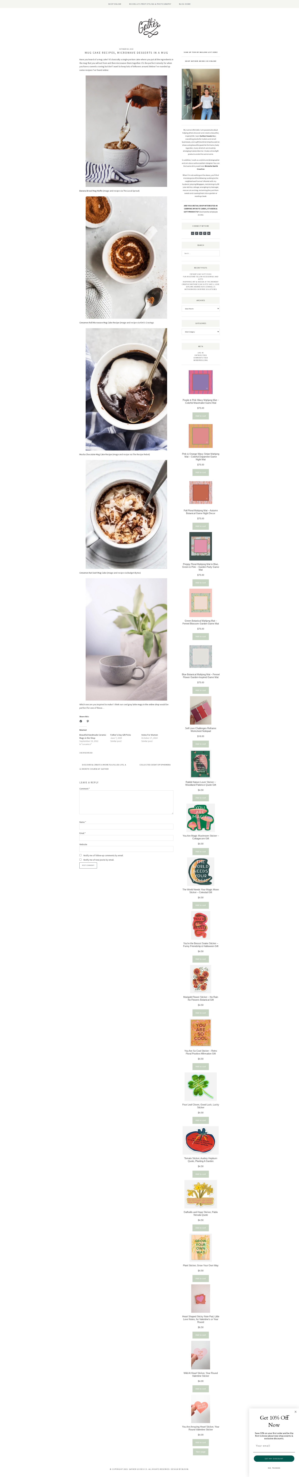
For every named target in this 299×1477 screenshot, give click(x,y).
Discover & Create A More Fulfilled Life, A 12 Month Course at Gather (102, 767)
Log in (201, 353)
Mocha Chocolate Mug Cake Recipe (95, 454)
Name (82, 822)
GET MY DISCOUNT (274, 1459)
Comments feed (201, 358)
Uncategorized (86, 753)
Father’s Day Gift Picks (120, 734)
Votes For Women (149, 734)
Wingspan (200, 184)
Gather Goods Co (207, 136)
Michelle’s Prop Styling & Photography (150, 4)
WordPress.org (201, 360)
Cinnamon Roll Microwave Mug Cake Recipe (99, 322)
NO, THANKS (274, 1468)
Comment (84, 788)
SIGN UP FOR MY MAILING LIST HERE (201, 52)
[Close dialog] (295, 1412)
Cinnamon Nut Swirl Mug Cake (93, 572)
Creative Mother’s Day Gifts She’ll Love (200, 284)
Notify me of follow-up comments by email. (103, 855)
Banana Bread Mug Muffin (90, 190)
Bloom (185, 1469)
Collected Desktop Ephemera (155, 765)
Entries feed (201, 355)
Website (83, 844)
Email (82, 833)
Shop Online (114, 4)
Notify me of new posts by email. (98, 859)
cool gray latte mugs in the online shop (141, 704)
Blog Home (185, 4)
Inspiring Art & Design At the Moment (201, 282)
